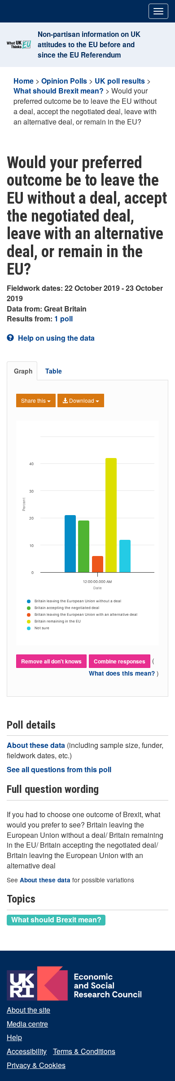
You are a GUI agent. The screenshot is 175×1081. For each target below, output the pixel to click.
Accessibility (27, 1051)
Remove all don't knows (51, 661)
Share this (34, 400)
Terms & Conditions (84, 1051)
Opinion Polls (64, 81)
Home (23, 81)
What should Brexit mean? (58, 90)
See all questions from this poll (59, 769)
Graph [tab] (23, 370)
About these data (37, 745)
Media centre (27, 1024)
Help (14, 1037)
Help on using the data (55, 338)
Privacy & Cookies (36, 1065)
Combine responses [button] (119, 661)
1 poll (63, 318)
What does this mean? (123, 673)
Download (82, 400)
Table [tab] (53, 370)
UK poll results (120, 81)
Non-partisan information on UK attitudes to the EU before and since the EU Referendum (89, 44)
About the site (28, 1010)
